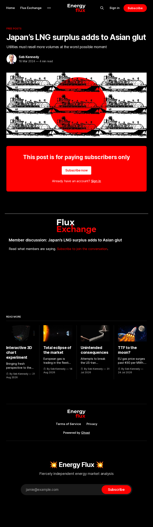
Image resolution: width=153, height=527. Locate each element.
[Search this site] (102, 8)
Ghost (85, 433)
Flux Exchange (30, 8)
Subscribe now (76, 170)
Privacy (91, 424)
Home (10, 8)
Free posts (14, 28)
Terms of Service (68, 424)
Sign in (115, 8)
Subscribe (135, 8)
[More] (49, 8)
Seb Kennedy (29, 57)
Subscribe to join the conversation (82, 249)
